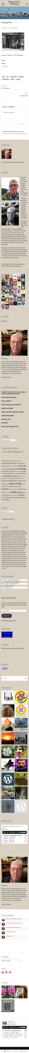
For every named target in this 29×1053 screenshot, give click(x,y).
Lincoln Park (22, 478)
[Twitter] (2, 972)
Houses (11, 478)
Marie (4, 580)
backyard (17, 463)
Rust (5, 492)
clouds (12, 471)
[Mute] (20, 832)
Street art (12, 495)
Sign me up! (6, 616)
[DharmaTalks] (21, 697)
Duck (2, 473)
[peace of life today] (21, 724)
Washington (19, 497)
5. (9, 842)
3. (8, 839)
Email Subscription (8, 597)
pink (20, 486)
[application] (14, 832)
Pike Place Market (14, 486)
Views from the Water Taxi (10, 426)
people (12, 79)
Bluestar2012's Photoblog (15, 2)
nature (11, 481)
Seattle (13, 492)
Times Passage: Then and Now (11, 405)
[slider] (24, 832)
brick (5, 469)
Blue (18, 466)
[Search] (25, 4)
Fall (20, 473)
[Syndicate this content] (2, 387)
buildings (22, 468)
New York (21, 76)
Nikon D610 (6, 484)
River (24, 489)
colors (15, 471)
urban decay (12, 497)
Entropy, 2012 (5, 419)
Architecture (5, 463)
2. (9, 837)
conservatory (20, 471)
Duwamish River (8, 473)
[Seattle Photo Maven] (7, 793)
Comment (21, 123)
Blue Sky (22, 466)
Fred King (15, 28)
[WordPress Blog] (7, 765)
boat (2, 469)
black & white (5, 466)
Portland (5, 489)
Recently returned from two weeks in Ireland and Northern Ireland (13, 393)
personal (7, 486)
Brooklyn (14, 469)
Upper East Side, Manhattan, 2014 (12, 412)
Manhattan (14, 76)
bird (24, 463)
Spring (5, 495)
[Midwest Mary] (7, 711)
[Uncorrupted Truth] (21, 765)
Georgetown (15, 476)
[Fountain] (21, 992)
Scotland (8, 492)
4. (8, 840)
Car (9, 471)
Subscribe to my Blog (10, 387)
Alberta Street (11, 461)
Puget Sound (14, 489)
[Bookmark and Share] (7, 519)
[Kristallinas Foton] (7, 752)
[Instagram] (6, 972)
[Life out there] (7, 806)
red (22, 489)
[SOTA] (7, 1006)
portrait (10, 489)
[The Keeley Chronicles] (7, 724)
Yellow (7, 499)
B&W (4, 76)
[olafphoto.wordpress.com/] (21, 806)
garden (8, 476)
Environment (16, 473)
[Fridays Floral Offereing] (7, 992)
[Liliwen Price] (21, 793)
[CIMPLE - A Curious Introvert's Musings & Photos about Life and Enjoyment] (7, 738)
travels (3, 497)
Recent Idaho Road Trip (8, 397)
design (24, 471)
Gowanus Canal (22, 476)
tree (6, 497)
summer (15, 495)
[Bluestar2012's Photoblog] (21, 738)
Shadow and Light (7, 408)
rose (2, 492)
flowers (3, 476)
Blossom (11, 466)
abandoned (4, 461)
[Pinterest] (10, 972)
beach (21, 463)
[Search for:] (14, 678)
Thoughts (21, 495)
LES (8, 76)
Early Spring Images (7, 415)
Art (11, 463)
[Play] (4, 832)
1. (13, 835)
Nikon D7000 (6, 79)
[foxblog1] (21, 779)
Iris (10, 587)
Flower (24, 473)
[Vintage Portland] (21, 711)
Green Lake (7, 478)
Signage (19, 492)
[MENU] (3, 4)
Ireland (15, 478)
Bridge (9, 469)
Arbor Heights (17, 461)
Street (18, 79)
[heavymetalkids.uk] (7, 697)
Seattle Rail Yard (14, 583)
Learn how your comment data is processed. (14, 133)
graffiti (2, 478)
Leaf (18, 478)
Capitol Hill (4, 471)
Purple (19, 489)
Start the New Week (15, 582)
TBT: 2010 (4, 423)
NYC (22, 484)
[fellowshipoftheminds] (21, 752)
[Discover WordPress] (7, 779)
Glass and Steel (6, 401)
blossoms (15, 466)
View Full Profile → (6, 377)
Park (24, 484)
